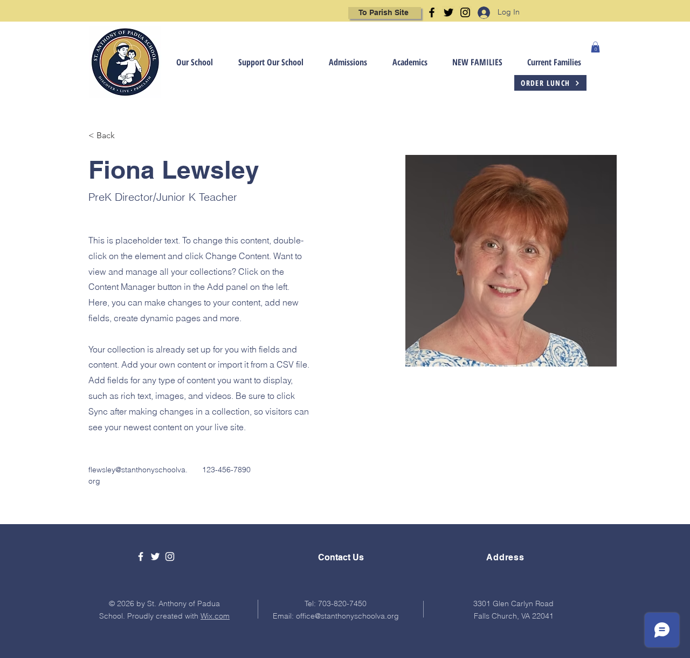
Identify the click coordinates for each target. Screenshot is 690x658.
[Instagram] (465, 12)
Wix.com (215, 616)
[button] (187, 62)
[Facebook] (431, 12)
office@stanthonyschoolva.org (347, 616)
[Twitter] (448, 12)
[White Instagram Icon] (170, 556)
